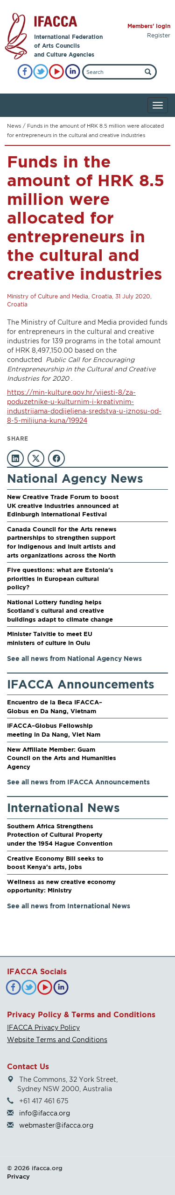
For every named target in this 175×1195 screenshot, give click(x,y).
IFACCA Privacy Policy (43, 1027)
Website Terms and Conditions (57, 1039)
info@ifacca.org (44, 1112)
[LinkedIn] (72, 72)
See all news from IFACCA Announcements (78, 781)
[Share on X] (36, 458)
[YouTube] (56, 72)
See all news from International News (68, 905)
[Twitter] (41, 72)
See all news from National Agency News (74, 658)
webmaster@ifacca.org (56, 1125)
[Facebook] (25, 72)
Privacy (18, 1176)
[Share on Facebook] (56, 458)
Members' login (148, 26)
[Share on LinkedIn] (15, 458)
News (14, 126)
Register (158, 35)
